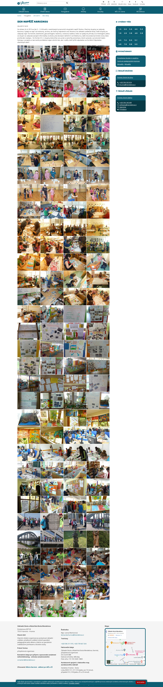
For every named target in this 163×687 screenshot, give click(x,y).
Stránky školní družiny (125, 78)
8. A (130, 40)
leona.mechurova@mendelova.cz (72, 635)
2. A (125, 29)
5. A (141, 29)
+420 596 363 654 (125, 82)
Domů (19, 16)
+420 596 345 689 (125, 103)
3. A (130, 29)
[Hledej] (67, 3)
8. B (130, 44)
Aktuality (120, 64)
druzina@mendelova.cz (127, 85)
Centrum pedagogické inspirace (128, 61)
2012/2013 (36, 16)
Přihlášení (122, 109)
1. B (120, 33)
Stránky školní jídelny (124, 98)
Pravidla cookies (74, 683)
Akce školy (45, 16)
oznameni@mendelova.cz (26, 660)
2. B (125, 33)
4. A (136, 29)
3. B (130, 33)
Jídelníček (122, 107)
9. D (136, 44)
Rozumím (140, 682)
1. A (120, 29)
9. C (136, 40)
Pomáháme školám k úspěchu (127, 58)
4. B (136, 33)
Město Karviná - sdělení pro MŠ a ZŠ (39, 667)
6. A (120, 40)
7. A (125, 40)
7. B (125, 44)
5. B (141, 33)
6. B (120, 44)
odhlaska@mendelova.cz (128, 105)
